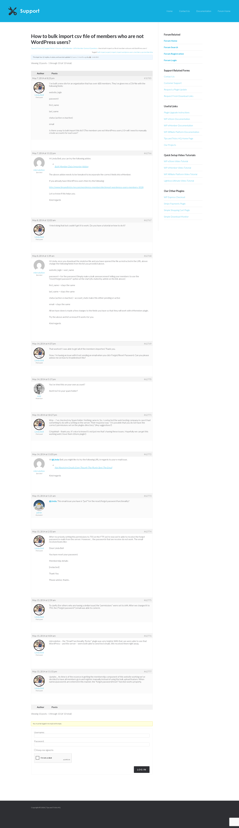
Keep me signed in (44, 750)
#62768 (147, 256)
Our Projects (170, 145)
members (137, 52)
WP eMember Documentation (178, 125)
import (113, 52)
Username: (39, 732)
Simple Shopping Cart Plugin (177, 210)
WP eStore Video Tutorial (176, 161)
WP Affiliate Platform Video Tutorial (180, 174)
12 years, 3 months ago (79, 57)
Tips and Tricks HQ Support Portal (42, 48)
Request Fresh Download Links (178, 96)
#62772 (147, 454)
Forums (58, 48)
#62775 (147, 600)
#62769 (147, 343)
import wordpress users (125, 52)
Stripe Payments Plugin (174, 203)
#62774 (147, 531)
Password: (39, 741)
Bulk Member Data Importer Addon (71, 166)
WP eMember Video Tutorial (177, 167)
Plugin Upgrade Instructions (176, 112)
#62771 (147, 415)
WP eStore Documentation (177, 119)
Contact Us (169, 76)
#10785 (147, 78)
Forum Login (170, 60)
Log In (141, 769)
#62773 (147, 496)
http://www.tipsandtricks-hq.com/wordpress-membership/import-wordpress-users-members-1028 (96, 187)
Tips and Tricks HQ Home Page (178, 138)
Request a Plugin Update (175, 89)
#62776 (147, 636)
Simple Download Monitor (176, 216)
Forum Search (171, 47)
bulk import (101, 52)
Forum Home (170, 40)
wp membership (147, 52)
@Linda (55, 459)
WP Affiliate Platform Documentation (181, 132)
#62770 (147, 379)
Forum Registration (174, 53)
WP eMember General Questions (85, 48)
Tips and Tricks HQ (53, 807)
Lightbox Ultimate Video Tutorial (179, 180)
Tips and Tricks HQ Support (30, 11)
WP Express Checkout (174, 197)
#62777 (147, 671)
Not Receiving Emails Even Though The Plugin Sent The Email (83, 467)
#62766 (147, 153)
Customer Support (173, 83)
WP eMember (67, 48)
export (108, 52)
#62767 (147, 220)
